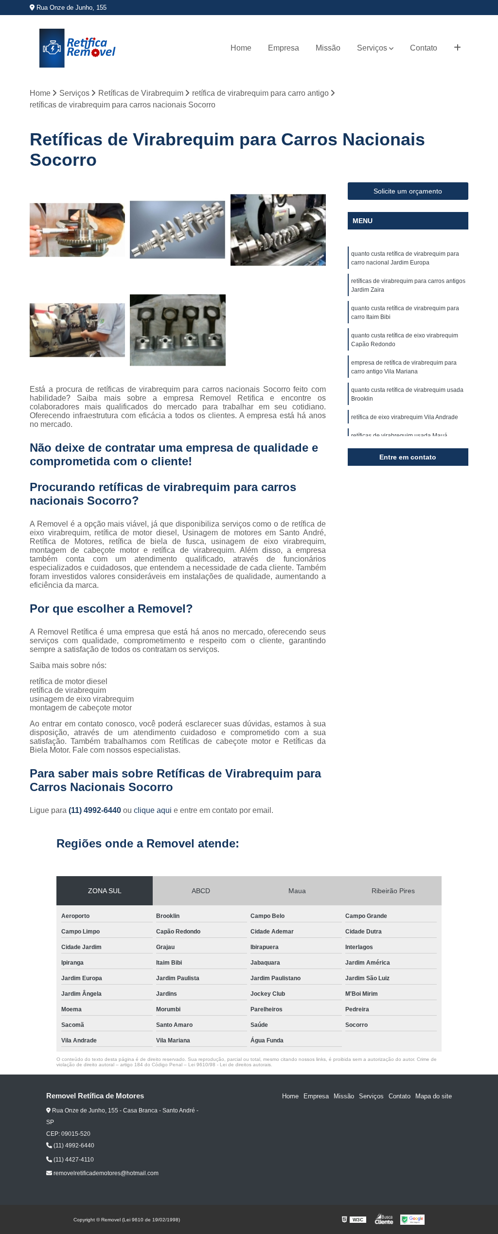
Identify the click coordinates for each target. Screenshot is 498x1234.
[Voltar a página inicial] (78, 48)
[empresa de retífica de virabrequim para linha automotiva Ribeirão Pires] (177, 230)
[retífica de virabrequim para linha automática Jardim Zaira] (278, 230)
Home (241, 48)
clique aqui (153, 810)
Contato (423, 48)
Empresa (283, 48)
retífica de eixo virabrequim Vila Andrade (404, 417)
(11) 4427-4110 (73, 1159)
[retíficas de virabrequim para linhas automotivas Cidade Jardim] (177, 330)
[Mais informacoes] (457, 48)
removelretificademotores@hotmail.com (105, 1173)
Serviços (372, 48)
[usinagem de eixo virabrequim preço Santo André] (77, 330)
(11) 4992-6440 (96, 810)
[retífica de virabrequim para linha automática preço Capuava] (77, 230)
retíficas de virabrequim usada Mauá (399, 435)
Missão (328, 48)
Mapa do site (433, 1096)
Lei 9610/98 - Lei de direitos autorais (229, 1064)
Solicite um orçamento (408, 191)
